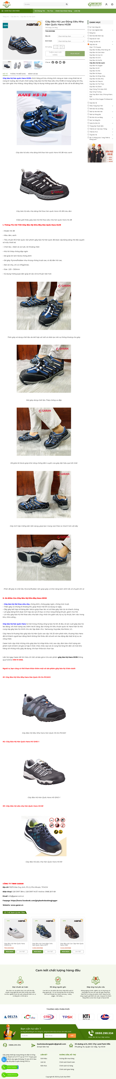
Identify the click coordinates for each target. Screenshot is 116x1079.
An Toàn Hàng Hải (95, 27)
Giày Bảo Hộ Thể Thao (96, 84)
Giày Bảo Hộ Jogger (95, 65)
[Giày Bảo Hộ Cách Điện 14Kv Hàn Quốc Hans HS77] (44, 930)
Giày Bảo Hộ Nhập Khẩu (97, 76)
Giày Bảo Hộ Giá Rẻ (95, 60)
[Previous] (5, 40)
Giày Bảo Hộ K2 (94, 68)
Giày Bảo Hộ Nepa (95, 73)
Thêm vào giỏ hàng (55, 53)
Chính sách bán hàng (63, 11)
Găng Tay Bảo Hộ (95, 41)
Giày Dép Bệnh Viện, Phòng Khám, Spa (101, 95)
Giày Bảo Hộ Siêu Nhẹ (96, 79)
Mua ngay (75, 54)
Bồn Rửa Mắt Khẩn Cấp (96, 36)
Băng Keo (93, 33)
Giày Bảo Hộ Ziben (95, 86)
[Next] (39, 40)
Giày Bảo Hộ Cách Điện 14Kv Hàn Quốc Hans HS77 (42, 944)
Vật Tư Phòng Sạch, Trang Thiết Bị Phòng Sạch (99, 138)
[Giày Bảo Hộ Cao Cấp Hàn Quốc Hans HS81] (72, 930)
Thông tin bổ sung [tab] (18, 74)
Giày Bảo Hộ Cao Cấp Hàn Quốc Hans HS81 (71, 944)
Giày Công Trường (95, 92)
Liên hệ (77, 11)
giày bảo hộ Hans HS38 (68, 657)
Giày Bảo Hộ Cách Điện (96, 52)
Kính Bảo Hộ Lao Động (96, 108)
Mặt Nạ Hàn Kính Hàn (96, 111)
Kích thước (48, 41)
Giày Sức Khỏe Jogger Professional (100, 99)
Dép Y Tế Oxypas (95, 47)
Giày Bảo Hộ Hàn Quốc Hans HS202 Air (14, 944)
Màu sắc (47, 36)
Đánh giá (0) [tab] (33, 74)
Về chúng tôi (40, 11)
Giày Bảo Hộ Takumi (96, 81)
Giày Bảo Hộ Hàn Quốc (28, 16)
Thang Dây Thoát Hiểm (96, 126)
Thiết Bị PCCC (94, 132)
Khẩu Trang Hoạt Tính (96, 106)
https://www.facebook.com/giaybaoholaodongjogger (34, 901)
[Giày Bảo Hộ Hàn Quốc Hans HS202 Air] (16, 930)
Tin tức (50, 11)
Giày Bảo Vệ (93, 103)
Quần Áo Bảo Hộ (95, 123)
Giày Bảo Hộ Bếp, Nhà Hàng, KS (99, 50)
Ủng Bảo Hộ (93, 135)
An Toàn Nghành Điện (96, 30)
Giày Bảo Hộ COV (95, 57)
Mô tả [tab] (5, 74)
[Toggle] (112, 30)
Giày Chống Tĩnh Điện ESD (98, 89)
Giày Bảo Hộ (15, 16)
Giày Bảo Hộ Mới (94, 71)
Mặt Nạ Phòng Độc (95, 114)
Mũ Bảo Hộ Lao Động (96, 117)
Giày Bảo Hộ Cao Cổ (95, 55)
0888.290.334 (15, 1045)
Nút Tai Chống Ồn (95, 120)
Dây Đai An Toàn (95, 39)
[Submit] (66, 4)
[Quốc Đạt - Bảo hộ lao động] (12, 4)
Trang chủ (6, 16)
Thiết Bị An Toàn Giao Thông (98, 129)
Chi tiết (22, 951)
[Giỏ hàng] (112, 4)
